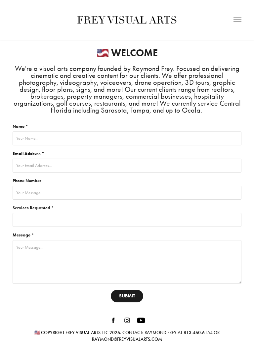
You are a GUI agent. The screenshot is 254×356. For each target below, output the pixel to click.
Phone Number (27, 180)
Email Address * (28, 153)
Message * (23, 235)
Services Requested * (33, 208)
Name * (20, 126)
